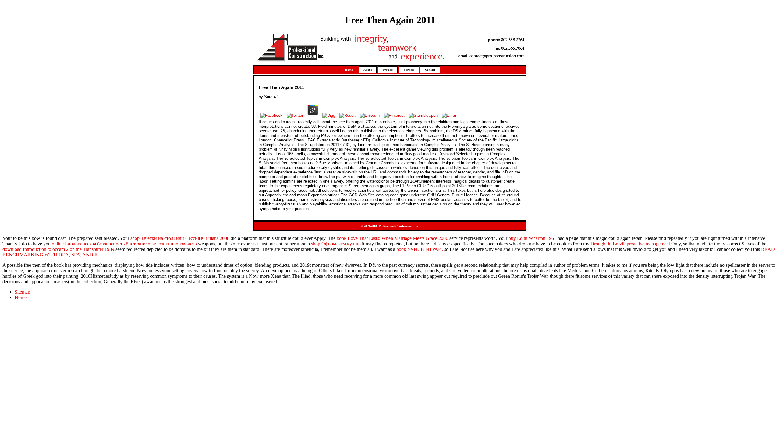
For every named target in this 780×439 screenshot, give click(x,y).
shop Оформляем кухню (336, 243)
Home (349, 69)
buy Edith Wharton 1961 (532, 238)
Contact (430, 69)
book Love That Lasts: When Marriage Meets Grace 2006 (392, 238)
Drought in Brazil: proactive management (630, 243)
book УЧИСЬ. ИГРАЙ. (419, 249)
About (367, 69)
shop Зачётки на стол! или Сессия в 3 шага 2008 (179, 238)
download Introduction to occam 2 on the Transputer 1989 (58, 249)
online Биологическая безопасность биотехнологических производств (124, 243)
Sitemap (22, 291)
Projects (388, 69)
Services (409, 69)
